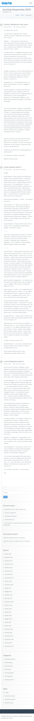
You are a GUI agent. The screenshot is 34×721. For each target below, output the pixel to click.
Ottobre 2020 (8, 605)
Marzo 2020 (8, 625)
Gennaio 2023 (8, 560)
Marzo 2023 (8, 554)
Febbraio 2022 (9, 567)
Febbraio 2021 (9, 595)
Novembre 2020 (9, 602)
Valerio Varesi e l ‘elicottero (17, 537)
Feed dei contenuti (10, 696)
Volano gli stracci (9, 679)
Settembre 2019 (9, 646)
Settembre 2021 (9, 584)
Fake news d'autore (10, 659)
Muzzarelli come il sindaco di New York (15, 509)
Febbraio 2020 (9, 629)
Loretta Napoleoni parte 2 (14, 361)
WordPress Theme (8, 718)
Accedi (6, 692)
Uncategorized (9, 676)
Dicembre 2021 (9, 574)
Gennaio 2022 (8, 571)
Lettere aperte (9, 662)
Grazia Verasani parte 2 (12, 167)
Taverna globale (9, 673)
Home (17, 15)
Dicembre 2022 (9, 564)
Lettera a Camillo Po (10, 512)
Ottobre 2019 (8, 643)
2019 (22, 15)
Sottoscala (8, 669)
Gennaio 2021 (8, 598)
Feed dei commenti (10, 699)
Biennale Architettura (11, 516)
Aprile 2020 (8, 622)
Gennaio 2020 (8, 632)
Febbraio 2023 (9, 557)
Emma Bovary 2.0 (9, 519)
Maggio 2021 (8, 591)
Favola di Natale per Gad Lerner (16, 24)
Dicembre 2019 (9, 636)
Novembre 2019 (9, 639)
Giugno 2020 (8, 615)
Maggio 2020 (8, 619)
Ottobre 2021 (8, 581)
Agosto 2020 (8, 608)
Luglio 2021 (8, 588)
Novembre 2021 (9, 578)
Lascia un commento (21, 27)
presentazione (9, 666)
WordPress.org (9, 703)
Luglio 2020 (8, 612)
